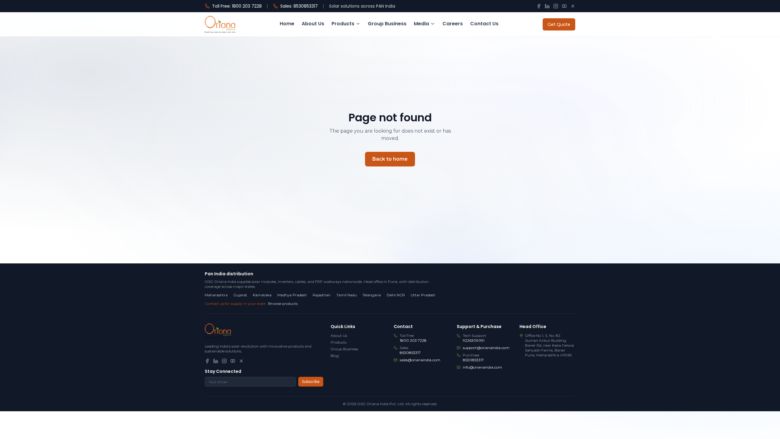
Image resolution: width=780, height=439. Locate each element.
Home (287, 23)
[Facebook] (538, 6)
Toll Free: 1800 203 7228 (237, 6)
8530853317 (410, 352)
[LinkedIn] (547, 6)
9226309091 (473, 340)
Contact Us (484, 23)
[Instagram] (555, 6)
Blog (335, 355)
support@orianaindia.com (486, 347)
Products (343, 23)
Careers (452, 23)
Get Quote (559, 24)
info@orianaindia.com (482, 367)
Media (421, 23)
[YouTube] (564, 6)
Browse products (283, 303)
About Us (313, 23)
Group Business (387, 23)
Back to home (390, 159)
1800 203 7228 (413, 340)
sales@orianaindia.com (420, 360)
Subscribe (311, 381)
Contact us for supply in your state (235, 303)
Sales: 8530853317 (299, 6)
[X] (572, 6)
